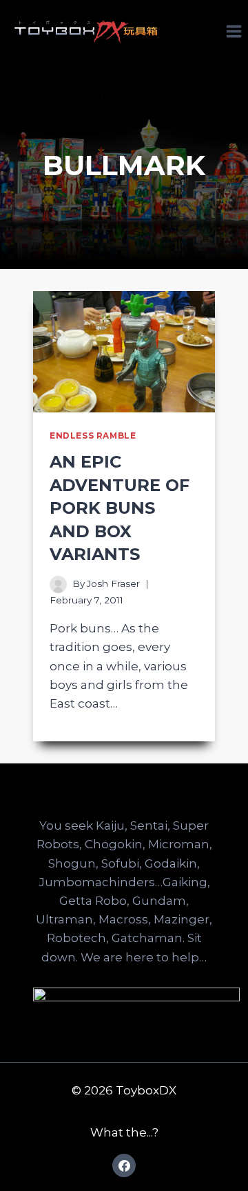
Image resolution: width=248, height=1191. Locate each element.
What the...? (124, 1132)
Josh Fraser (113, 583)
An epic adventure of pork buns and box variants (119, 508)
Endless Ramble (93, 435)
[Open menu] (233, 31)
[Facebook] (124, 1165)
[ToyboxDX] (86, 30)
